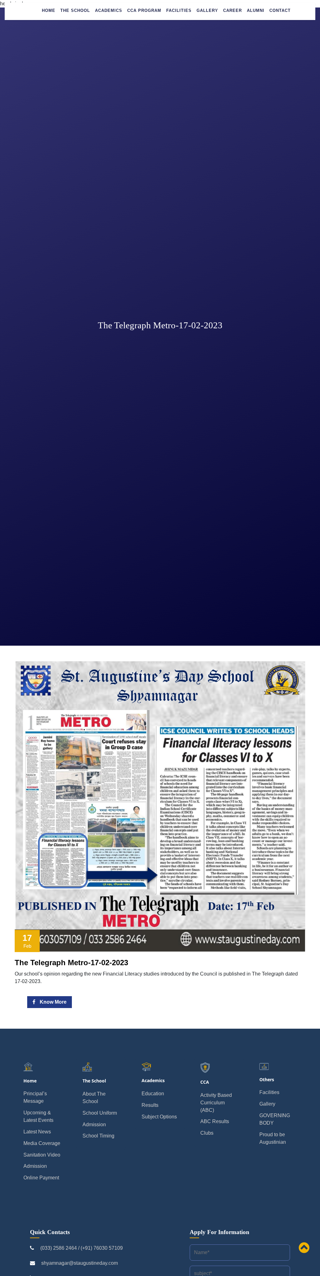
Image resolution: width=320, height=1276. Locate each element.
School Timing (98, 1135)
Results (150, 1105)
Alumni (255, 10)
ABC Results (214, 1121)
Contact (280, 10)
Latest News (37, 1131)
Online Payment (41, 1177)
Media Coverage (41, 1143)
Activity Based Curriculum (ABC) (216, 1102)
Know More (52, 1002)
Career (232, 10)
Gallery (207, 10)
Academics (108, 10)
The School (75, 10)
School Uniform (99, 1113)
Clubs (206, 1133)
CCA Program (144, 10)
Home (48, 10)
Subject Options (159, 1116)
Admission (35, 1166)
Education (153, 1093)
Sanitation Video (41, 1154)
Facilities (179, 10)
